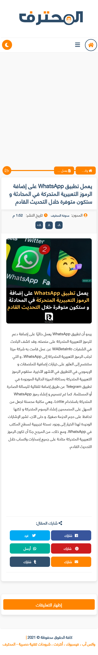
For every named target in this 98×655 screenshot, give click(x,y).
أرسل (27, 548)
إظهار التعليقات (49, 604)
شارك (68, 535)
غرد (27, 535)
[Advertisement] (49, 105)
